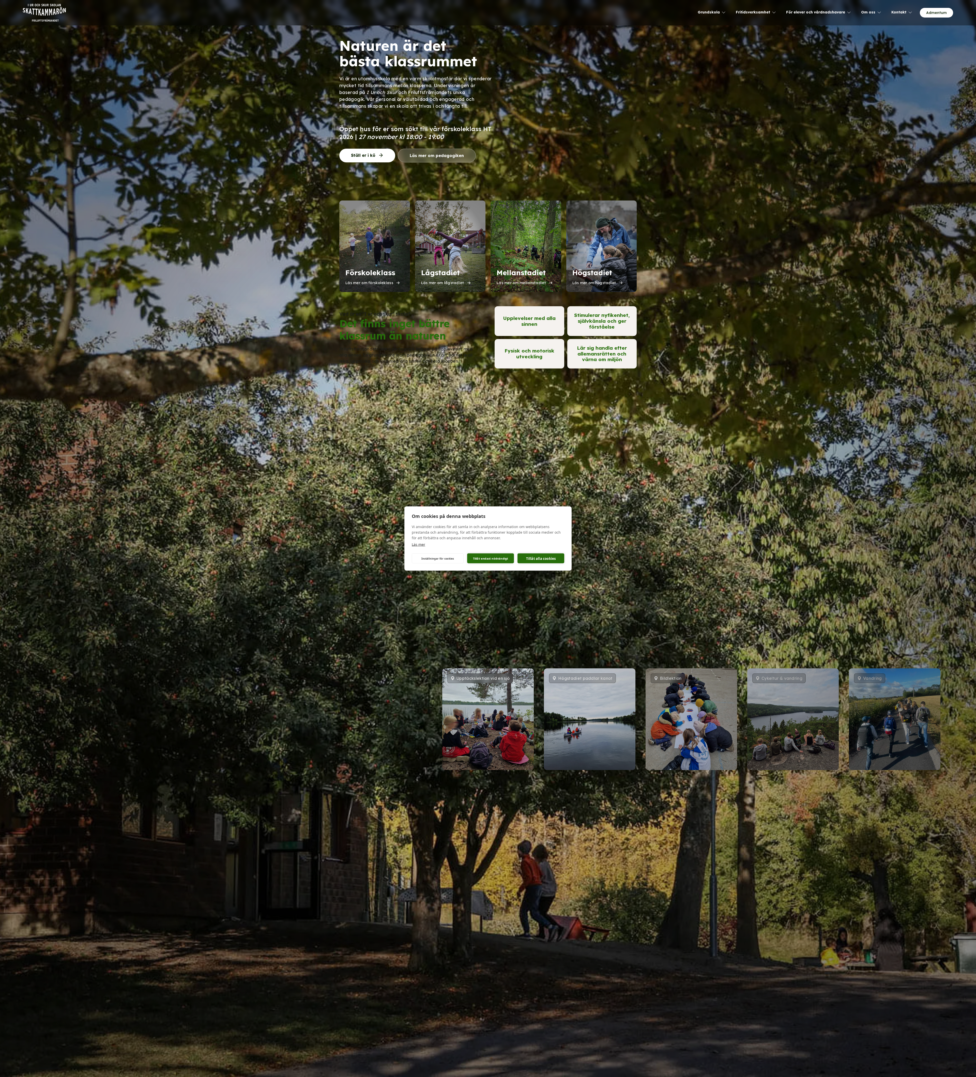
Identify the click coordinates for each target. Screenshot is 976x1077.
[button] (642, 778)
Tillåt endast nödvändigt (490, 558)
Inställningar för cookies (437, 558)
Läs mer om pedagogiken (437, 155)
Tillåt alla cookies (541, 558)
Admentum (936, 12)
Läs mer (418, 544)
